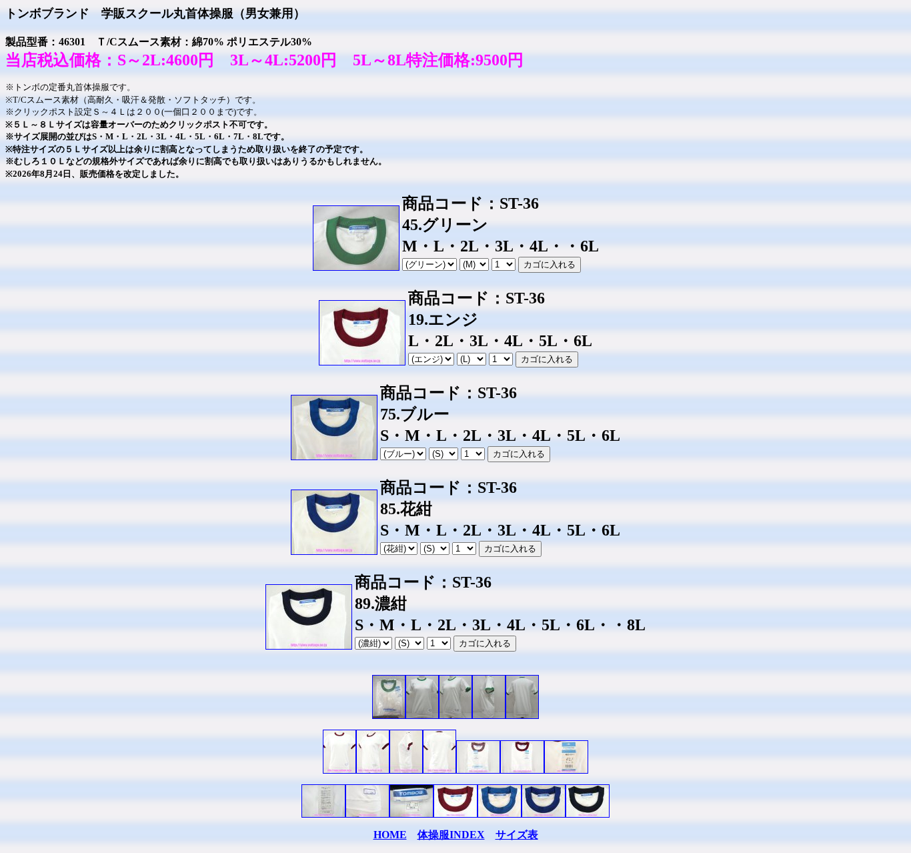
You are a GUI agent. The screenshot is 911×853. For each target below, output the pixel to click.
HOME (390, 834)
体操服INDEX (451, 834)
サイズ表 (517, 834)
